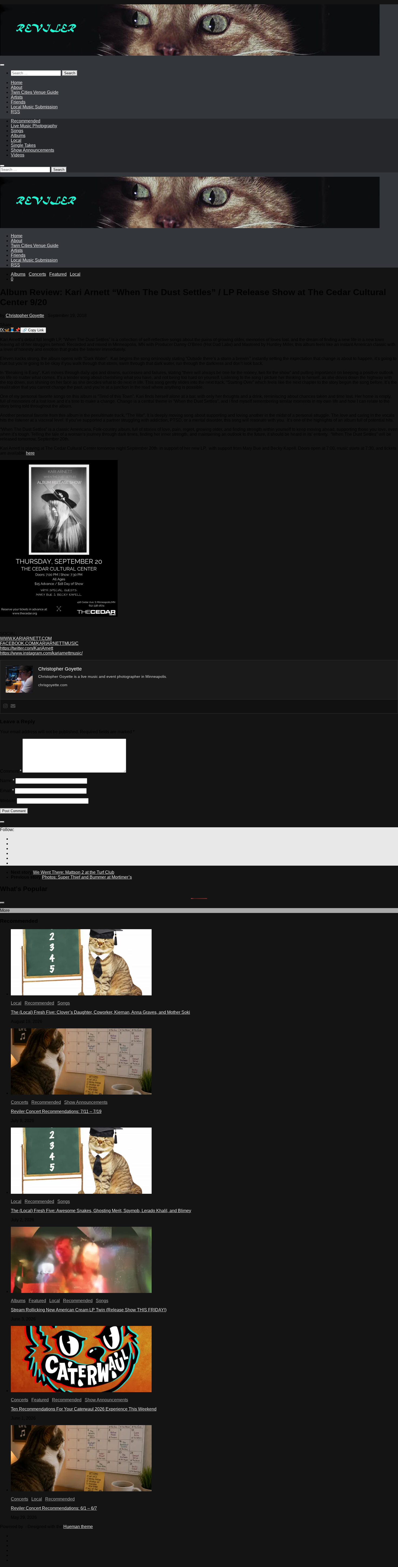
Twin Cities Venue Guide (34, 92)
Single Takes (23, 145)
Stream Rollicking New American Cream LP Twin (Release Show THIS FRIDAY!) (89, 1310)
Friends (18, 102)
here (30, 453)
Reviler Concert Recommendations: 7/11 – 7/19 (56, 1111)
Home (16, 82)
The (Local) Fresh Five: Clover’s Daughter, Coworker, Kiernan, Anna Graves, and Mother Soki (100, 1012)
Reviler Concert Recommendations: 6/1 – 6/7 (54, 1508)
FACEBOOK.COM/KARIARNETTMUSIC (39, 643)
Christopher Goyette (25, 315)
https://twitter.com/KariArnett (26, 648)
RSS (15, 111)
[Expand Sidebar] (2, 822)
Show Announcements (32, 150)
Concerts (37, 274)
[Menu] (2, 65)
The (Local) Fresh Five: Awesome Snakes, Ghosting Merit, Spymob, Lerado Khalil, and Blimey (101, 1210)
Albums (18, 135)
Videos (17, 155)
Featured (58, 274)
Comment (10, 771)
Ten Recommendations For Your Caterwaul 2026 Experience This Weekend (83, 1409)
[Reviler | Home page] (190, 54)
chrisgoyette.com (52, 685)
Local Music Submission (34, 107)
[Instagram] (5, 706)
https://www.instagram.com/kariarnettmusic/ (41, 653)
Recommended (25, 121)
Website (8, 800)
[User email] (13, 706)
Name (7, 780)
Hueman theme (78, 1526)
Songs (17, 130)
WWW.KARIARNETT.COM (26, 638)
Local (16, 140)
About (16, 87)
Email (7, 790)
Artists (17, 97)
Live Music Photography (34, 126)
